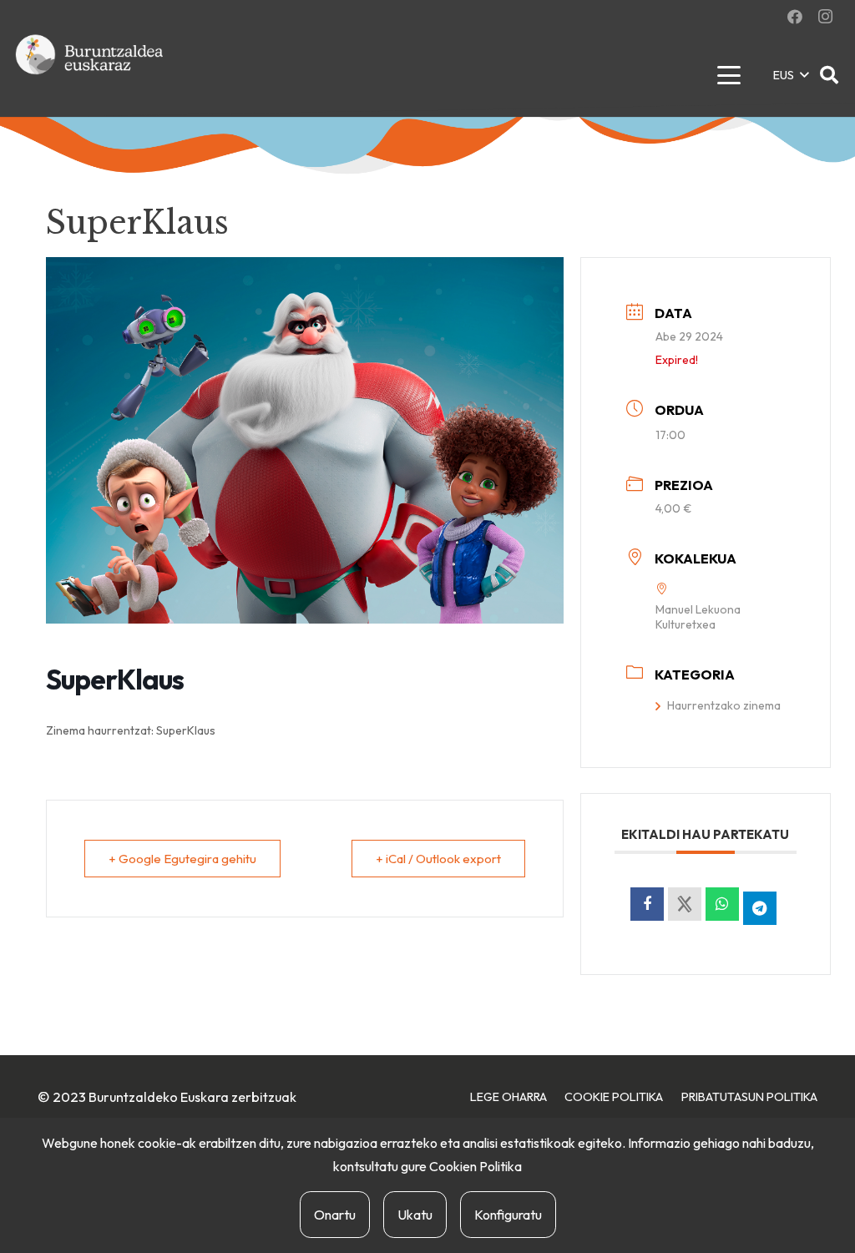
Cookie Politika (613, 1096)
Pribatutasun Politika (749, 1096)
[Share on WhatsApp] (722, 904)
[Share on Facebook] (647, 904)
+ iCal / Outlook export (438, 858)
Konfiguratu (508, 1214)
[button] (728, 75)
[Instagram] (825, 17)
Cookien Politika (475, 1166)
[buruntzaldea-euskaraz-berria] (90, 75)
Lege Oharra (508, 1096)
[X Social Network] (684, 904)
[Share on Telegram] (760, 908)
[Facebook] (795, 17)
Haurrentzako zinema (724, 705)
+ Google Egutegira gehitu (182, 858)
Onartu (335, 1214)
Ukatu (415, 1214)
